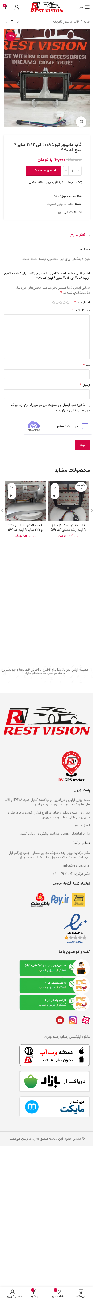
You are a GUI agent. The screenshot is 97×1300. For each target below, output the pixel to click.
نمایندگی (76, 833)
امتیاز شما (82, 298)
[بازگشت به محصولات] (12, 22)
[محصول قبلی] (17, 22)
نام (86, 361)
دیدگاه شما (81, 306)
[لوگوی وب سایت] (46, 6)
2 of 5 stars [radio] (64, 298)
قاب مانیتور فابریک (66, 21)
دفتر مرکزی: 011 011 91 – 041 (71, 873)
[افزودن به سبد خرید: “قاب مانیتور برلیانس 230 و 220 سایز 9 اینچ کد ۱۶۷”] (12, 491)
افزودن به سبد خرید (43, 166)
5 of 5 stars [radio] (53, 298)
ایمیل (85, 381)
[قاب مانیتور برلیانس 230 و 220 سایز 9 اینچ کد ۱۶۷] (25, 497)
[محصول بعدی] (6, 22)
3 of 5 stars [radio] (60, 298)
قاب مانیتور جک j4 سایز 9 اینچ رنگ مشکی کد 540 (68, 524)
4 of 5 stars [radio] (57, 298)
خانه (87, 21)
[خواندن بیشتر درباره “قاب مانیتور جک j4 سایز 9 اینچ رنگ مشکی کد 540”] (55, 491)
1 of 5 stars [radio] (67, 298)
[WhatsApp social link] (60, 208)
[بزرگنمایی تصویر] (81, 117)
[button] (91, 506)
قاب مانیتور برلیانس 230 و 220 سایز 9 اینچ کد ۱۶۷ (25, 524)
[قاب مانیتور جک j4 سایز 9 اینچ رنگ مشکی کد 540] (68, 497)
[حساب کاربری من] (16, 7)
